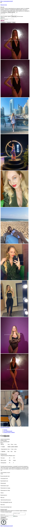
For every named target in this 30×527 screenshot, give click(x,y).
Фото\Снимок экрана (6, 16)
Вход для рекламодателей (7, 1)
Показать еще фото (5, 427)
